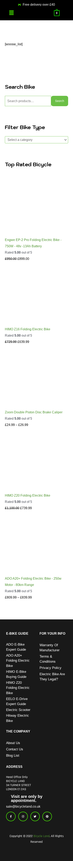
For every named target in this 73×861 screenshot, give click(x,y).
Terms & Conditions (48, 659)
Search (59, 101)
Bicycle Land (41, 836)
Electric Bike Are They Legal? (52, 676)
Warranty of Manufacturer (50, 647)
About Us (13, 743)
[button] (11, 13)
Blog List (12, 755)
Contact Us (14, 749)
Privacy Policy (50, 668)
